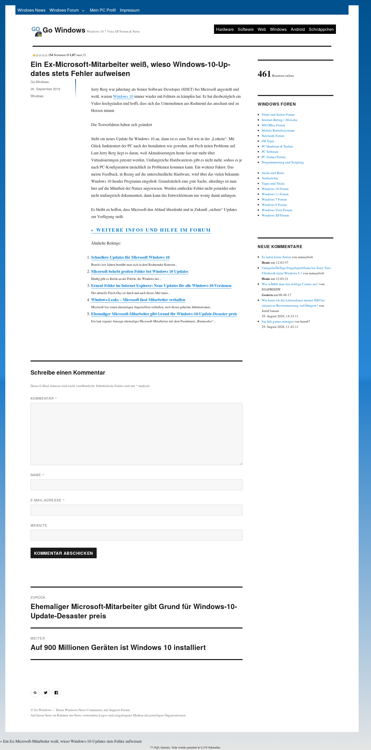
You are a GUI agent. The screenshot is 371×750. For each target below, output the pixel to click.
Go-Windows (40, 81)
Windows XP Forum (275, 215)
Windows (278, 29)
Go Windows (64, 30)
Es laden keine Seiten (276, 257)
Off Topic (268, 141)
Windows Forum (64, 10)
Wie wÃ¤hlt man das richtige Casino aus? (290, 284)
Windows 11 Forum (275, 194)
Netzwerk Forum (273, 135)
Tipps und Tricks (273, 183)
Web (262, 29)
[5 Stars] (46, 55)
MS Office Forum (273, 125)
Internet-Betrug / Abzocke (279, 119)
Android (298, 29)
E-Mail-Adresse (48, 500)
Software (246, 29)
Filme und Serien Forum (278, 114)
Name (37, 474)
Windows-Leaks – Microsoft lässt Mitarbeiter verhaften (138, 299)
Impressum (130, 10)
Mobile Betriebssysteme (278, 130)
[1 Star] (34, 55)
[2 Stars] (37, 55)
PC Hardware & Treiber (277, 146)
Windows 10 (123, 96)
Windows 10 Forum (275, 188)
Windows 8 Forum (274, 204)
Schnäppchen (321, 29)
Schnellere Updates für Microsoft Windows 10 (130, 257)
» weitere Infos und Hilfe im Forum (151, 229)
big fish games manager (278, 321)
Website (39, 525)
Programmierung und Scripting (283, 162)
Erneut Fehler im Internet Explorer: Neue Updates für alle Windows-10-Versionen (161, 285)
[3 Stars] (40, 55)
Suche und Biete (273, 173)
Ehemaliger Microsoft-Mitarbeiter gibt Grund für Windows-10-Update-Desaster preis (164, 314)
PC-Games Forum (273, 157)
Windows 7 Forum (274, 199)
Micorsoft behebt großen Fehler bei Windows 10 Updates (139, 271)
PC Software (270, 151)
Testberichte (270, 178)
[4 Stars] (43, 55)
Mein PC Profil (103, 10)
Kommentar (44, 398)
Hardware (225, 29)
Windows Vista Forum (277, 210)
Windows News (31, 10)
